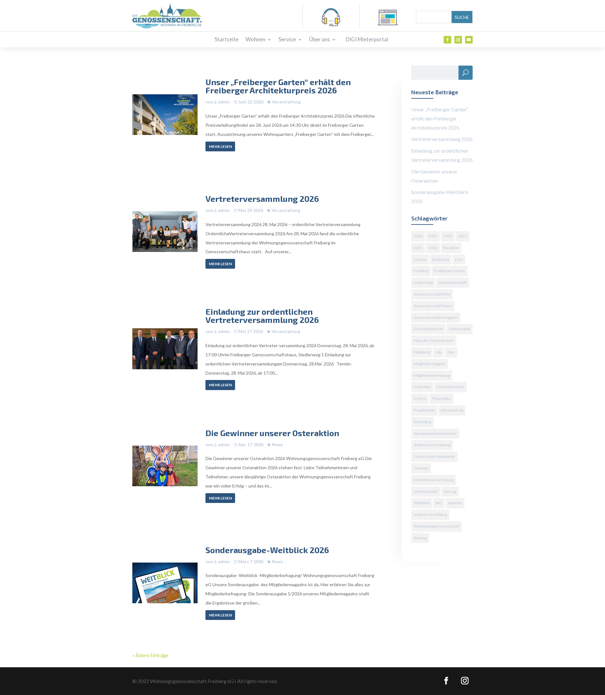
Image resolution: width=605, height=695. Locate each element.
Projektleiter (424, 410)
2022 (447, 236)
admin (224, 101)
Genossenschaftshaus (433, 305)
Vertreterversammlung (433, 479)
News (277, 444)
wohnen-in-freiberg (430, 514)
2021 (433, 236)
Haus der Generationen (434, 340)
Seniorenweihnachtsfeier (435, 433)
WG (438, 502)
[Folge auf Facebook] (447, 40)
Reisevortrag (452, 410)
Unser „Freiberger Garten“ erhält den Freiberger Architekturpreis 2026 (278, 86)
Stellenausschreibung (432, 444)
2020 (418, 236)
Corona (420, 259)
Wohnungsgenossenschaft (436, 526)
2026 (433, 247)
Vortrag (450, 491)
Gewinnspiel (459, 328)
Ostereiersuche (450, 386)
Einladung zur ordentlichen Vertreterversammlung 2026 (262, 315)
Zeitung (420, 537)
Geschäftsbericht (428, 328)
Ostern (420, 398)
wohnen (455, 502)
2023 (462, 236)
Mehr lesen (220, 146)
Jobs (451, 352)
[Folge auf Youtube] (469, 40)
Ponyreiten (441, 398)
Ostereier (422, 386)
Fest (459, 259)
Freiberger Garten (449, 270)
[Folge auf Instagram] (458, 40)
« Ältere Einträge (150, 655)
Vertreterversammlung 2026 (262, 198)
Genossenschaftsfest (432, 294)
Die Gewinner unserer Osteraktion (272, 433)
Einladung (440, 259)
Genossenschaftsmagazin (436, 317)
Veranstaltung (286, 101)
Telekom (421, 468)
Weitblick (421, 502)
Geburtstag (423, 282)
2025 (418, 247)
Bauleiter (451, 247)
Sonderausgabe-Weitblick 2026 (267, 550)
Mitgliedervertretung (432, 375)
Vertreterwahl (426, 491)
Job (438, 352)
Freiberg (421, 270)
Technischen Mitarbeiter (434, 456)
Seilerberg (422, 421)
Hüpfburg (421, 352)
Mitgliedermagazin (430, 363)
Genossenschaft (453, 282)
